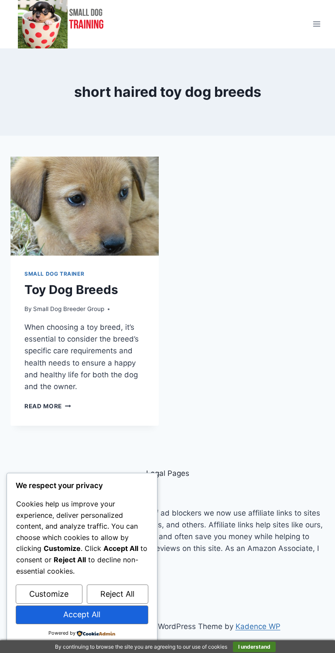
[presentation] (84, 206)
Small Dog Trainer (54, 273)
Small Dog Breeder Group (68, 308)
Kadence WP (258, 626)
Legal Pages (167, 473)
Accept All (81, 614)
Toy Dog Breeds (71, 289)
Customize (48, 593)
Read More (47, 406)
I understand (254, 646)
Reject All (117, 593)
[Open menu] (316, 24)
